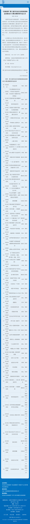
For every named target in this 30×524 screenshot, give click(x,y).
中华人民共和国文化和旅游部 (18, 495)
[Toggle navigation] (28, 2)
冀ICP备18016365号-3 (15, 517)
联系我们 (18, 514)
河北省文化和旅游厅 (7, 485)
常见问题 (12, 514)
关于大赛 (6, 514)
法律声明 (24, 514)
